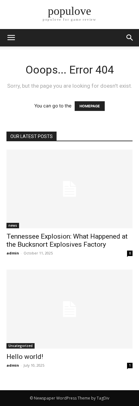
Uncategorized (20, 345)
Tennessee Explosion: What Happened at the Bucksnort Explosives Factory (67, 240)
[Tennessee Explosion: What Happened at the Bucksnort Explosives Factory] (69, 189)
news (12, 225)
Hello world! (24, 357)
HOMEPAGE (90, 106)
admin (12, 253)
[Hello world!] (69, 309)
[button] (130, 37)
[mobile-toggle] (11, 37)
